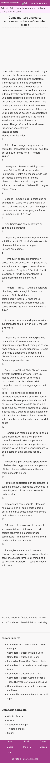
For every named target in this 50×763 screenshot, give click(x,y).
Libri (26, 741)
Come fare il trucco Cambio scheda (26, 677)
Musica (43, 747)
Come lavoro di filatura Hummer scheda (25, 617)
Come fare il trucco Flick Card (23, 657)
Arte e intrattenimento (35, 3)
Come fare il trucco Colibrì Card (24, 673)
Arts (3, 8)
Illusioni (11, 720)
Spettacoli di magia (17, 724)
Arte (10, 741)
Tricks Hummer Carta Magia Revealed (27, 681)
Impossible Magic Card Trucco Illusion (27, 661)
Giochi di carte (13, 11)
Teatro (9, 752)
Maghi (10, 733)
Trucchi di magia (16, 728)
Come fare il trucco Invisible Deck (25, 652)
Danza (43, 741)
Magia (10, 747)
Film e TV (26, 747)
